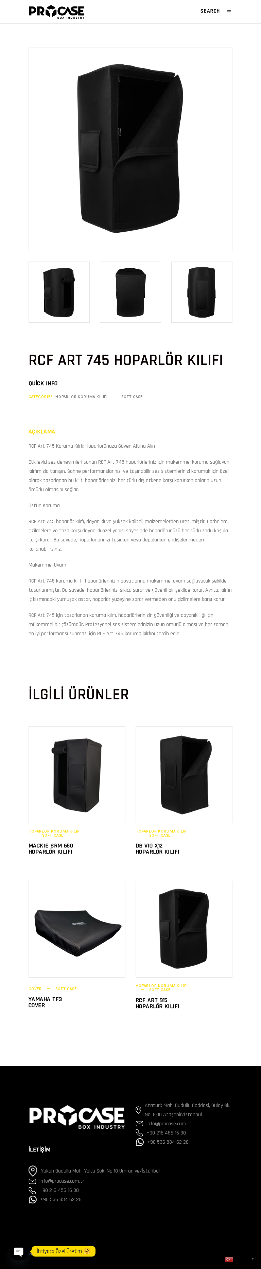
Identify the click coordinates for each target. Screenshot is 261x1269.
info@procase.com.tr (61, 1181)
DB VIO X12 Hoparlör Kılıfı (158, 849)
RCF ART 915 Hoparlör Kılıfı (158, 1003)
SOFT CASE (131, 397)
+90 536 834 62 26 (61, 1199)
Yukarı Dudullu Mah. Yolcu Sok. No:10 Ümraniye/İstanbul (100, 1171)
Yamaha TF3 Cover (45, 1002)
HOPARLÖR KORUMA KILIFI (81, 397)
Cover (35, 989)
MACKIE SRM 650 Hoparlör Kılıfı (51, 849)
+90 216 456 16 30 (59, 1190)
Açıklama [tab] (42, 432)
